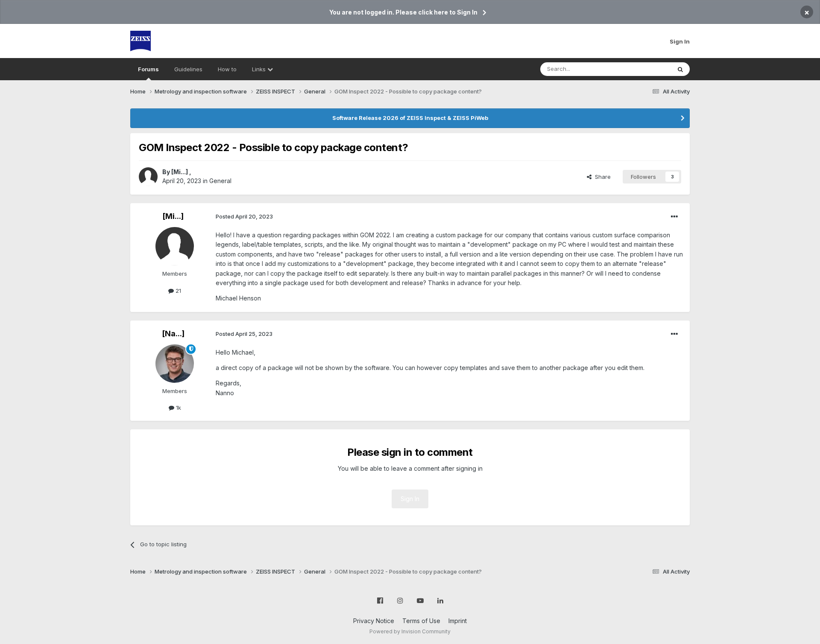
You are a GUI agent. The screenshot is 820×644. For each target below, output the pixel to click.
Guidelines (188, 69)
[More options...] (674, 217)
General (220, 180)
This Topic (646, 69)
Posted (244, 216)
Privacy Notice (373, 620)
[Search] (680, 69)
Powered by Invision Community (410, 631)
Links (259, 69)
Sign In (680, 41)
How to (227, 69)
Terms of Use (421, 620)
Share (601, 176)
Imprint (457, 620)
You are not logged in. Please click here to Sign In (403, 12)
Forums (148, 69)
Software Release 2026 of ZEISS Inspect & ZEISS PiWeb (410, 117)
